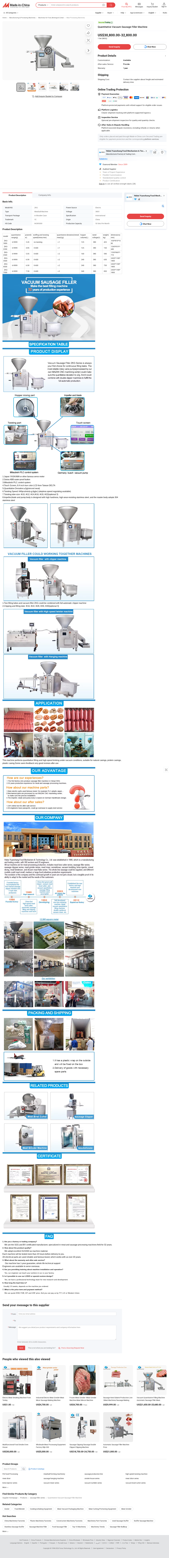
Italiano (72, 1543)
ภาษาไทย (125, 1543)
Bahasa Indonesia (153, 1543)
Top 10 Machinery (79, 1527)
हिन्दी (117, 1543)
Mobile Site (138, 1540)
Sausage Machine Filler (38, 1527)
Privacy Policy (121, 1548)
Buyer (110, 13)
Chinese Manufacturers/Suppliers (55, 1540)
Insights (147, 1540)
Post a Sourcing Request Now (71, 1348)
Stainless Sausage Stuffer (14, 1527)
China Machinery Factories (14, 1521)
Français (52, 1543)
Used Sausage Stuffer (120, 1521)
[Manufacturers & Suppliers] (15, 5)
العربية (98, 1543)
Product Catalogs (37, 1469)
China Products (36, 1540)
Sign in (164, 6)
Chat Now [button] (151, 47)
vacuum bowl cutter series (136, 1483)
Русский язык (62, 1543)
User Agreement (98, 1548)
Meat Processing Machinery (75, 18)
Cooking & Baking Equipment (41, 1509)
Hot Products (23, 1540)
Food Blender (20, 1509)
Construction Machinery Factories (69, 1521)
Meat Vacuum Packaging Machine (70, 1509)
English (26, 1543)
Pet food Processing (10, 1474)
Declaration (110, 1548)
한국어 (104, 1543)
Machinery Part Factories (97, 1521)
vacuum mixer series (51, 1483)
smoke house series (91, 1478)
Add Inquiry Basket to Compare (48, 96)
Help (122, 13)
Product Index (127, 1540)
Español (34, 1543)
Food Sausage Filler (59, 1527)
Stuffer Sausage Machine (143, 1521)
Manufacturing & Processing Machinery (22, 18)
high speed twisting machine (136, 1474)
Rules (165, 13)
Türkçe (133, 1543)
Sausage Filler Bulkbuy (118, 1527)
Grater (6, 1509)
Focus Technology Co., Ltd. (68, 1548)
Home (4, 18)
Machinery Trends (98, 1527)
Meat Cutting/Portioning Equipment (102, 1509)
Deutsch (80, 1543)
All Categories (11, 13)
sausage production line (93, 1474)
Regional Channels (114, 1540)
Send (21, 1348)
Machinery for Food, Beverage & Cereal (51, 18)
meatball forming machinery (54, 1474)
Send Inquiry (114, 47)
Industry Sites (100, 1540)
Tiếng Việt (141, 1543)
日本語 (111, 1543)
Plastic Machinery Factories (40, 1521)
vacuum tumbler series (93, 1483)
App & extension (136, 13)
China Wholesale (74, 1540)
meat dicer (6, 1478)
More (4, 1531)
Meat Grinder (126, 1509)
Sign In (102, 183)
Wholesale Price (88, 1540)
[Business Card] (163, 206)
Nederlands (89, 1543)
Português (43, 1543)
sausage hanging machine (54, 1478)
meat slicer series (132, 1478)
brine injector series (9, 1483)
